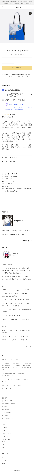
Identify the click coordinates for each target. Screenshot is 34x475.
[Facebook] (2, 388)
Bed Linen (5, 436)
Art (3, 447)
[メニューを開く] (2, 7)
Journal (4, 457)
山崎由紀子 (13, 161)
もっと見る (28, 346)
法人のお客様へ (6, 412)
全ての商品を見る (26, 241)
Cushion (4, 427)
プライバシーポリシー (8, 401)
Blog (3, 463)
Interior (4, 445)
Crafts (4, 442)
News (4, 460)
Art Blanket (5, 430)
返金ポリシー (5, 415)
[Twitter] (6, 388)
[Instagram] (10, 388)
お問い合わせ (5, 409)
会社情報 (4, 406)
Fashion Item (13, 157)
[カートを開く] (29, 7)
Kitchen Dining (6, 433)
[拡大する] (30, 13)
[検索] (26, 7)
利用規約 (4, 398)
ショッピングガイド (7, 418)
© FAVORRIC (17, 470)
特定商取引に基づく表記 (9, 404)
